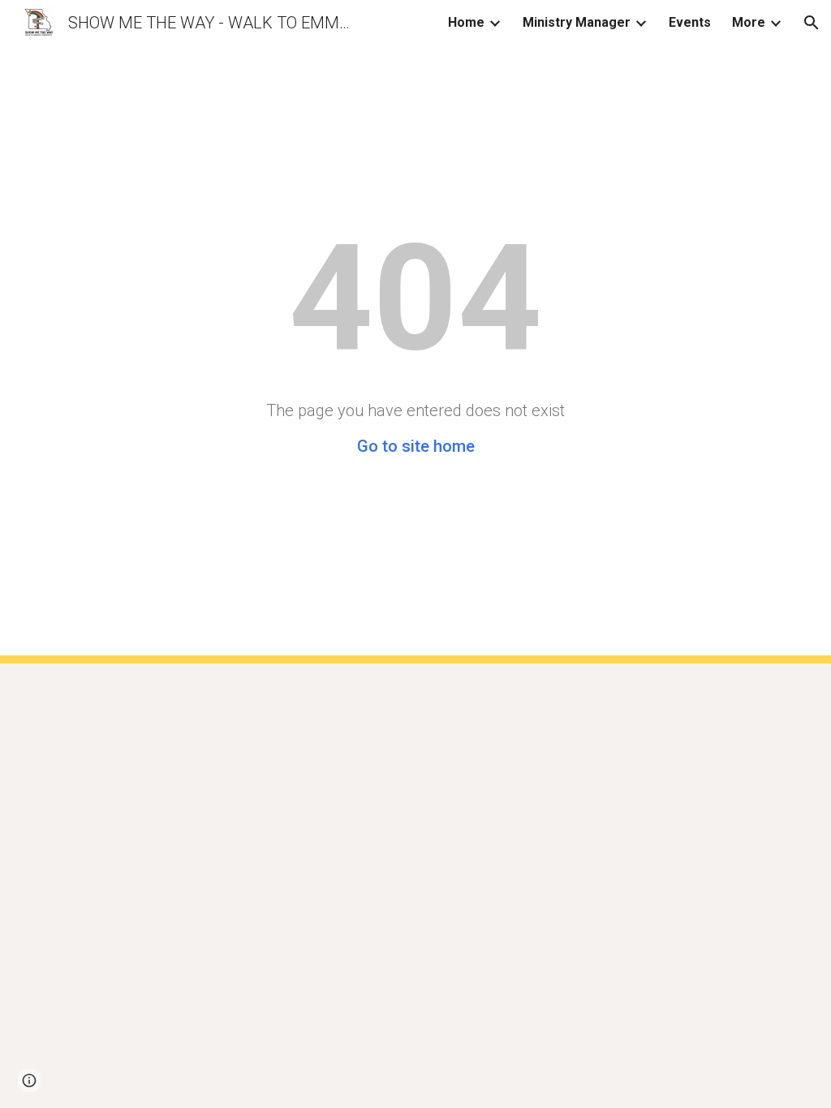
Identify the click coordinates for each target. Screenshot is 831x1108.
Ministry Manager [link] (577, 22)
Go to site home (416, 446)
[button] (811, 22)
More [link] (748, 22)
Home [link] (466, 22)
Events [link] (690, 22)
